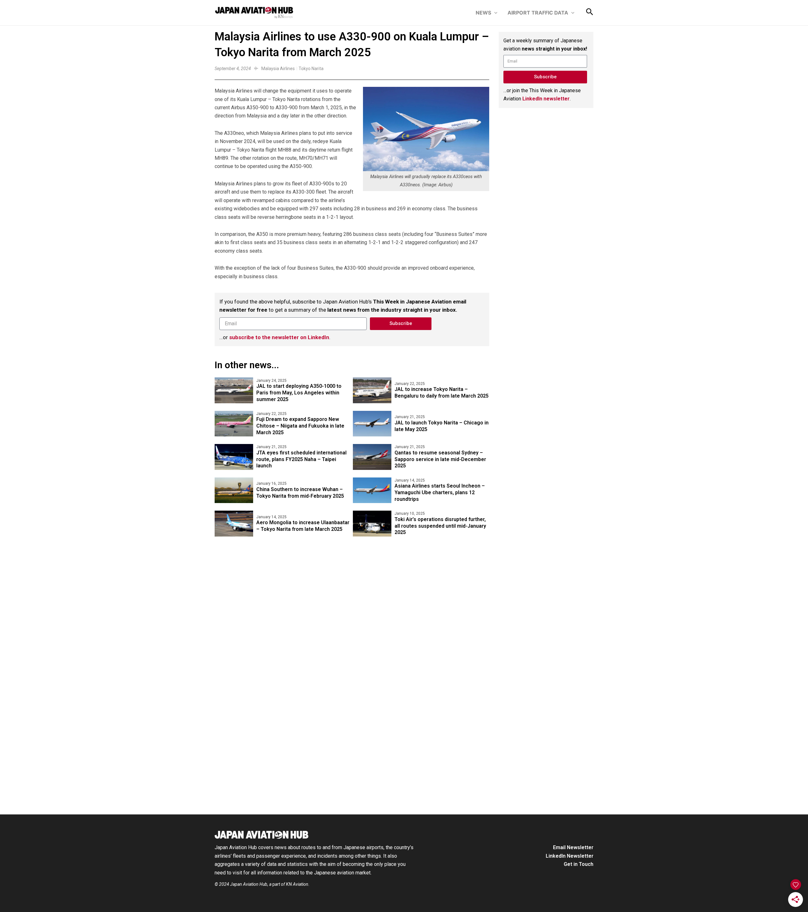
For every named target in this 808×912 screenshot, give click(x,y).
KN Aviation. (298, 884)
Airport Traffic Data (538, 12)
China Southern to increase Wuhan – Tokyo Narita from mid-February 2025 (300, 492)
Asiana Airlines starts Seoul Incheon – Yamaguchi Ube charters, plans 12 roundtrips (440, 492)
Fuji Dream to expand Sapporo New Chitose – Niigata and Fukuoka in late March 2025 (300, 425)
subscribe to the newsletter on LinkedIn (279, 337)
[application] (494, 12)
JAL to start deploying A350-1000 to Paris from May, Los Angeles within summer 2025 (299, 392)
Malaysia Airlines (278, 68)
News (483, 12)
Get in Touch (578, 864)
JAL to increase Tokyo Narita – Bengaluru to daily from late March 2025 (442, 392)
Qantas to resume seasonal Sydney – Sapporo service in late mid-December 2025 (440, 459)
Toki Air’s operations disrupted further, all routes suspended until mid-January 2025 (440, 526)
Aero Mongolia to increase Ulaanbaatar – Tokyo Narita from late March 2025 (302, 525)
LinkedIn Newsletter (569, 856)
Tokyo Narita (311, 68)
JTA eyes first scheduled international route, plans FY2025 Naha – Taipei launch (301, 459)
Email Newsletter (573, 847)
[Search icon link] (590, 13)
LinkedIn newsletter (546, 99)
